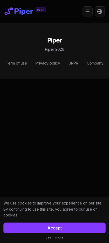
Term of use (16, 63)
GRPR (73, 63)
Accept (54, 228)
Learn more (54, 237)
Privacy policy (47, 63)
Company (95, 63)
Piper (54, 40)
